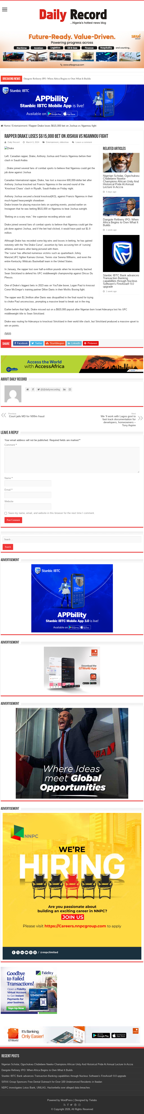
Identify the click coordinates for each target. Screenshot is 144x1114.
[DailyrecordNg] (72, 15)
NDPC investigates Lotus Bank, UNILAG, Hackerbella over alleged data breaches (46, 1087)
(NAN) (7, 333)
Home (6, 125)
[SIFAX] (72, 49)
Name (8, 478)
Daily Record (14, 142)
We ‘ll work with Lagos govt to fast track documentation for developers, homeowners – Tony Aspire (118, 419)
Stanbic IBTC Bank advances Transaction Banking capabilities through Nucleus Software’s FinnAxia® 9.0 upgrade (121, 281)
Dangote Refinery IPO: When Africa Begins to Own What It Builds (57, 78)
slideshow (64, 142)
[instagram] (79, 1105)
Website (8, 501)
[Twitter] (71, 1105)
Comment (10, 444)
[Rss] (64, 1105)
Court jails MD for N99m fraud (26, 415)
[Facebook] (68, 1105)
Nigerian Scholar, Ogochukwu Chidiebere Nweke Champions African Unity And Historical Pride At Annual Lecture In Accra (121, 181)
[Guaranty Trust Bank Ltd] (72, 1034)
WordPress (67, 1100)
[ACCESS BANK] (72, 364)
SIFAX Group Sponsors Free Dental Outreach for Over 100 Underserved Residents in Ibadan (52, 1081)
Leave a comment (84, 142)
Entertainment (19, 125)
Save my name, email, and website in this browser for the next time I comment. (51, 513)
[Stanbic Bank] (72, 102)
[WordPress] (75, 1105)
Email (8, 489)
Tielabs (93, 1100)
